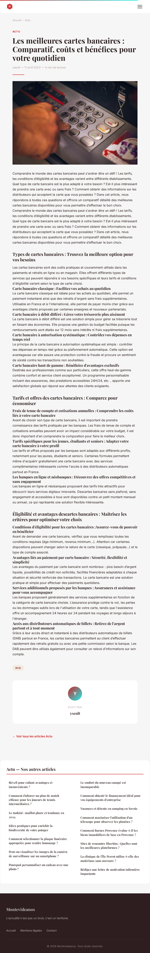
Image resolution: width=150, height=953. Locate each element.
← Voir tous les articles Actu (32, 736)
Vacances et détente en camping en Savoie (109, 808)
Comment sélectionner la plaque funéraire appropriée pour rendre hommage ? (38, 841)
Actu (27, 20)
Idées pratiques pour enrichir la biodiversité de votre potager (31, 828)
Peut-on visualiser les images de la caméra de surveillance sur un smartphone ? (38, 854)
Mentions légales (31, 930)
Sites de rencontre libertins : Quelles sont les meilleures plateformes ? (108, 846)
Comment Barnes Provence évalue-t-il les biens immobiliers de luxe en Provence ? (109, 832)
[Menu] (140, 7)
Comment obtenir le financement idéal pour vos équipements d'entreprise (110, 798)
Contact (51, 930)
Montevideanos (20, 909)
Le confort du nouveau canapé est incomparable (103, 785)
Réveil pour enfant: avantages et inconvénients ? (30, 785)
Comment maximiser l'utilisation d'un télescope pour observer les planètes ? (106, 820)
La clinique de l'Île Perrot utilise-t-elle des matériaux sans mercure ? (109, 858)
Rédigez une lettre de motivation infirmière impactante (110, 872)
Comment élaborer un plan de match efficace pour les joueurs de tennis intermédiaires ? (34, 800)
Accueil (16, 20)
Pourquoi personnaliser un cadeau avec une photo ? (38, 867)
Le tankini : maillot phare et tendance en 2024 (36, 815)
